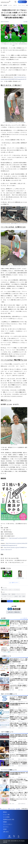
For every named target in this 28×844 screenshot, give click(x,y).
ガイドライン (6, 826)
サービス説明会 (6, 817)
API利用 (4, 829)
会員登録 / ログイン (22, 1)
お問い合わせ (6, 831)
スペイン (23, 594)
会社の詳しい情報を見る (14, 612)
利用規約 (5, 821)
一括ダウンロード (14, 582)
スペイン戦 (4, 596)
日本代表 (16, 596)
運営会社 (5, 812)
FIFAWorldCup (4, 594)
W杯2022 (13, 594)
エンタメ (10, 5)
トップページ (4, 808)
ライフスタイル (16, 589)
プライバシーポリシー (7, 824)
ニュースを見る (23, 618)
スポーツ (15, 5)
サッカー (18, 594)
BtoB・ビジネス (4, 589)
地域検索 (5, 5)
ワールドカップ (10, 596)
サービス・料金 (6, 814)
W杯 (9, 594)
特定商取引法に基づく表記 (8, 819)
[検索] (15, 2)
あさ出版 (25, 21)
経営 (20, 596)
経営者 (23, 596)
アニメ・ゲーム (21, 5)
